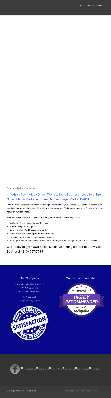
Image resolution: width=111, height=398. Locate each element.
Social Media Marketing (21, 188)
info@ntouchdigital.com (29, 300)
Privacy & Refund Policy (86, 391)
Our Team (69, 391)
